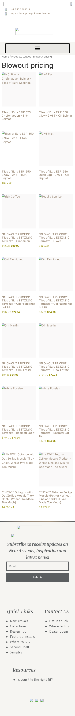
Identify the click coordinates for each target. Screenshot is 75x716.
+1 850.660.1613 (20, 9)
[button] (37, 48)
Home (5, 56)
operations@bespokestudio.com (31, 13)
